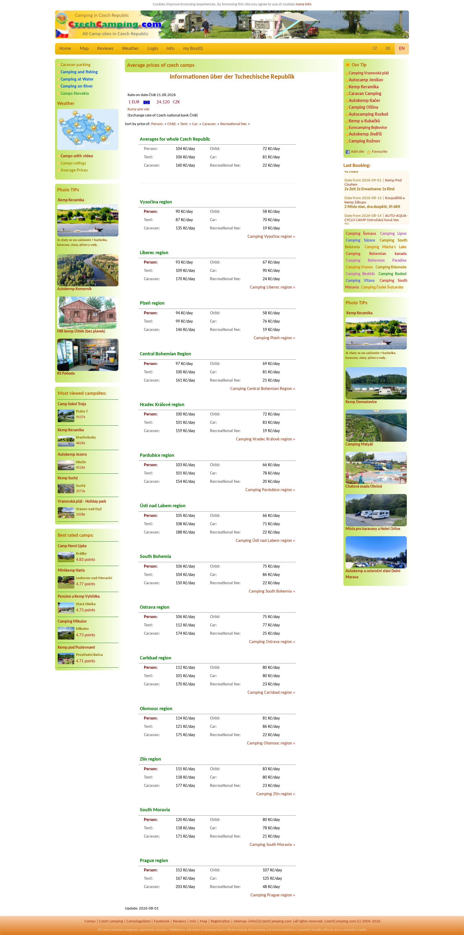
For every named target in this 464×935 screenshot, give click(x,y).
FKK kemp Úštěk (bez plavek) (81, 332)
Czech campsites (113, 930)
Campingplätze (138, 921)
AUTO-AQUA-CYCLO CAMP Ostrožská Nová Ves (376, 207)
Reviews (105, 48)
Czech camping (111, 921)
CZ (375, 48)
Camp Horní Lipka (72, 546)
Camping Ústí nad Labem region (264, 541)
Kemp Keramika (71, 200)
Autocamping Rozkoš (368, 114)
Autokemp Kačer (364, 100)
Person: (157, 124)
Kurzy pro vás (138, 109)
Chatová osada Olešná (364, 487)
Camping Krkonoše (391, 267)
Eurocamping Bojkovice (368, 128)
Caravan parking (75, 65)
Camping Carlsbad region (270, 693)
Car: (195, 124)
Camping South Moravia (271, 845)
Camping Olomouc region (269, 743)
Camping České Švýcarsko (382, 288)
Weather (130, 48)
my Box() (193, 48)
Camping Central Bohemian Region (261, 389)
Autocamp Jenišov (366, 80)
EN (402, 48)
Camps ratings (73, 163)
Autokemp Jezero (72, 455)
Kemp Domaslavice (361, 402)
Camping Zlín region (274, 794)
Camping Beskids (360, 274)
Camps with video (77, 156)
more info (303, 4)
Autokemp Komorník (74, 289)
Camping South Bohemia (270, 591)
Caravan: (209, 124)
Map (84, 48)
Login (152, 48)
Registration (220, 921)
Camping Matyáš (359, 445)
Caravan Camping (365, 94)
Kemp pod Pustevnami (76, 648)
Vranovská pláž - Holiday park (82, 502)
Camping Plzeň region (273, 338)
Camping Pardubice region (268, 490)
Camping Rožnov (364, 141)
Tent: (184, 124)
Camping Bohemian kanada (376, 254)
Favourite (379, 152)
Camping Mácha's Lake (386, 247)
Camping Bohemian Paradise (376, 261)
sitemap (240, 921)
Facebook (161, 921)
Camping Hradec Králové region (264, 439)
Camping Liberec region (271, 287)
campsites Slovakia (309, 930)
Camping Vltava (360, 281)
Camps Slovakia (75, 94)
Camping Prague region (271, 895)
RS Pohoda (66, 374)
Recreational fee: (233, 124)
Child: (171, 124)
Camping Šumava (361, 234)
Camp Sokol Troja (72, 404)
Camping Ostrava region (270, 642)
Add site (357, 152)
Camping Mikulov (72, 622)
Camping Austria (215, 930)
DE (388, 48)
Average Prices (74, 170)
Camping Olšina (363, 107)
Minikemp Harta (71, 571)
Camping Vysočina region (270, 237)
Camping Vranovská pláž (369, 73)
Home (65, 48)
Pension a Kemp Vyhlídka (79, 597)
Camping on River (77, 86)
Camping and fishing (79, 72)
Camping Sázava (360, 241)
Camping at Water (77, 79)
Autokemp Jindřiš (365, 134)
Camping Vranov (359, 267)
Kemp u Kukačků (364, 121)
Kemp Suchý (68, 478)
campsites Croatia (354, 930)
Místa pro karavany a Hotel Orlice (373, 529)
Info (170, 48)
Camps (90, 921)
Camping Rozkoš (393, 274)
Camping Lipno (393, 234)
